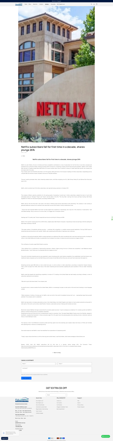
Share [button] (24, 155)
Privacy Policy (80, 404)
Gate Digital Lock (39, 402)
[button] (30, 4)
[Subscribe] (65, 395)
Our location (59, 402)
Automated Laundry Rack (41, 406)
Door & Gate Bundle (40, 404)
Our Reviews (59, 404)
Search (78, 402)
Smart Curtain (39, 411)
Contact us (59, 400)
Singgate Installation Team (62, 406)
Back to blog (57, 352)
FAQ (78, 400)
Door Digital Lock (39, 400)
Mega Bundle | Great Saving (42, 408)
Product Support (80, 406)
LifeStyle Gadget (39, 413)
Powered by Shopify (62, 440)
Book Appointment (61, 408)
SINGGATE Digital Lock (54, 440)
